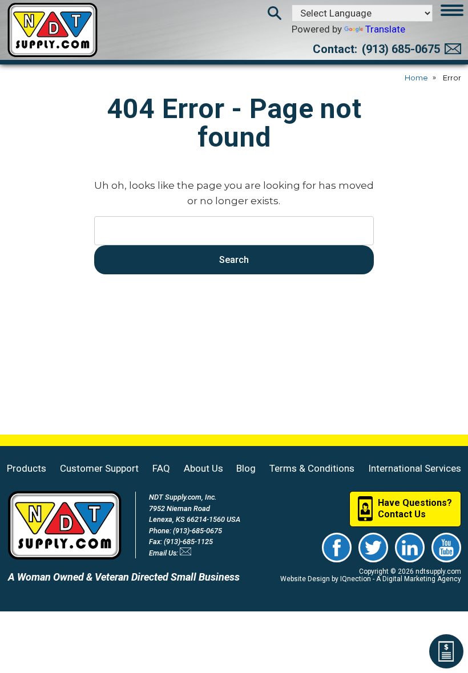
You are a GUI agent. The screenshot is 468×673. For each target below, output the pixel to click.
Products (26, 468)
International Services (414, 468)
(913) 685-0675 (401, 49)
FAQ (161, 468)
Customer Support (99, 468)
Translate (385, 29)
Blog (246, 468)
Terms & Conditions (311, 468)
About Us (203, 468)
